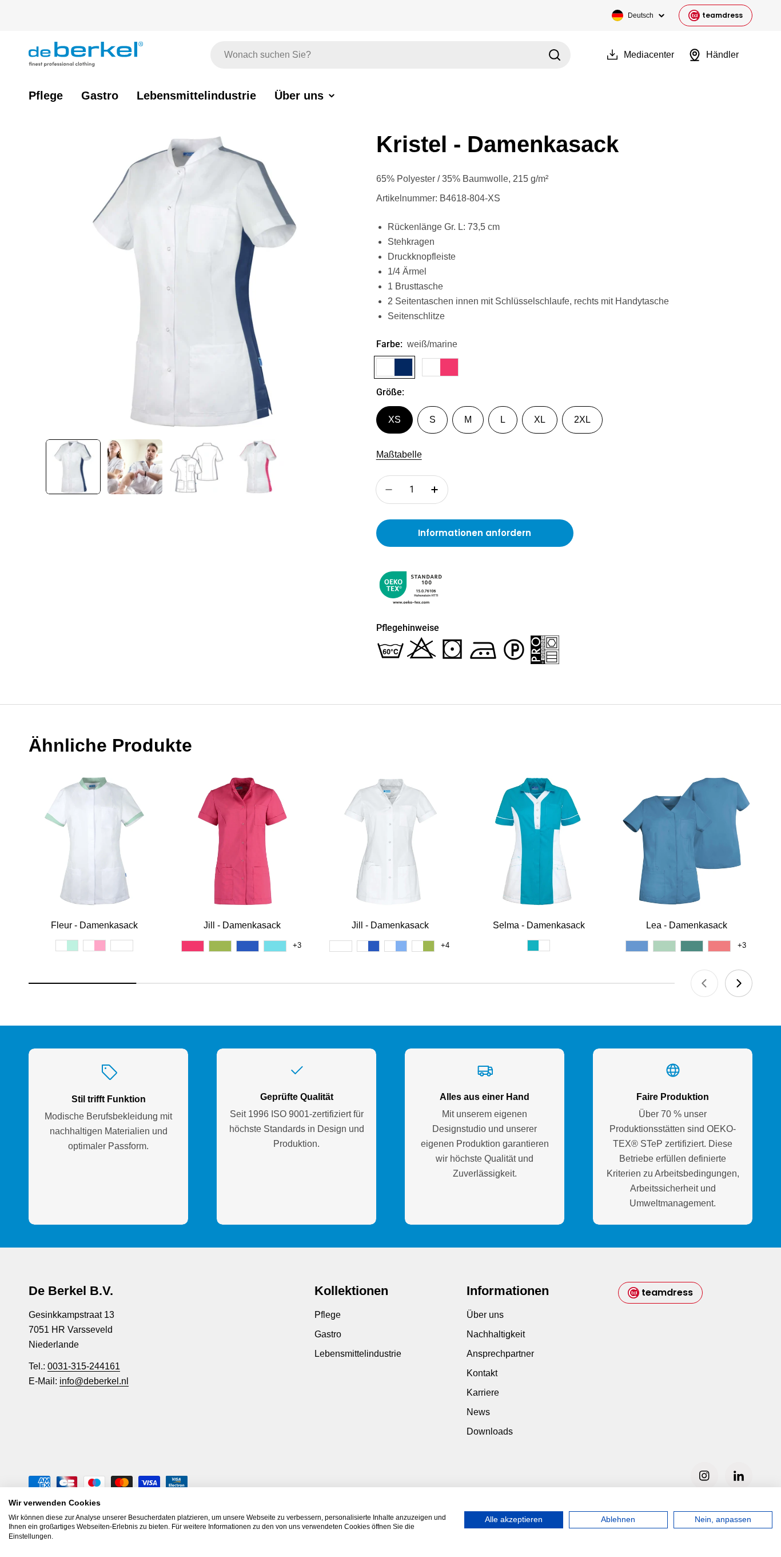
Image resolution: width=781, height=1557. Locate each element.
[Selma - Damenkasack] (538, 841)
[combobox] (390, 55)
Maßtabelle (399, 454)
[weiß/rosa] (94, 945)
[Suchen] (554, 55)
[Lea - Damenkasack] (686, 841)
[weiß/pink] (440, 367)
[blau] (247, 946)
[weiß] (121, 945)
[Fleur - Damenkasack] (94, 841)
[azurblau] (275, 946)
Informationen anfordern (474, 533)
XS (394, 419)
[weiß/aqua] (66, 945)
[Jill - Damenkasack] (242, 841)
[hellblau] (636, 946)
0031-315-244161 (83, 1366)
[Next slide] (738, 983)
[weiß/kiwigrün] (423, 946)
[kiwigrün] (220, 946)
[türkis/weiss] (538, 945)
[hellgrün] (664, 946)
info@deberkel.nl (94, 1381)
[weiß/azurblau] (395, 946)
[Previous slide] (704, 983)
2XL (582, 419)
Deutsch (641, 15)
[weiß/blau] (368, 946)
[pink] (192, 946)
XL (539, 419)
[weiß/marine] (394, 367)
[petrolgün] (691, 946)
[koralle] (719, 946)
